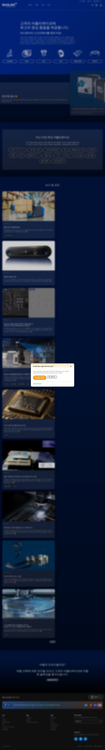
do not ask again (37, 383)
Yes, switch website (40, 377)
